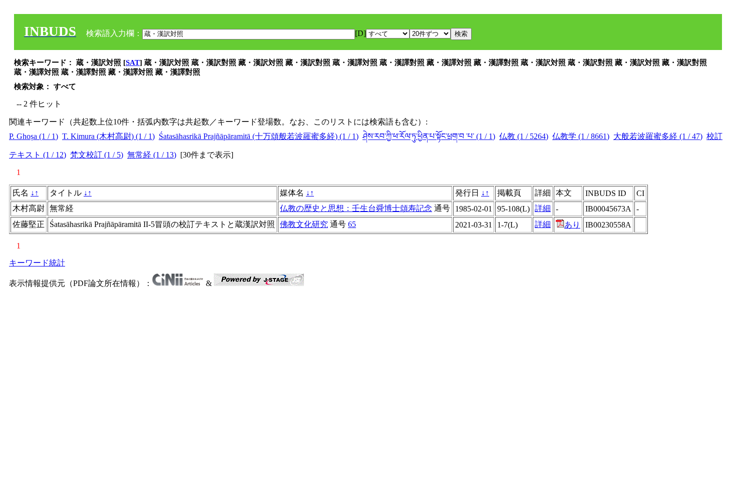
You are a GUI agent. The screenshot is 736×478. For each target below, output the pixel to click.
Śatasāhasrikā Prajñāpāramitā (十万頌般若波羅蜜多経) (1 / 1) (258, 136)
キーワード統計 (37, 262)
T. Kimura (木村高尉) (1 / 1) (108, 136)
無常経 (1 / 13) (151, 154)
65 (352, 224)
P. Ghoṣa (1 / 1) (33, 136)
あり (572, 224)
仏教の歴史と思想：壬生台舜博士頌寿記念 (356, 208)
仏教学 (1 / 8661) (580, 136)
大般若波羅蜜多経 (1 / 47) (657, 136)
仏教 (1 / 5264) (523, 136)
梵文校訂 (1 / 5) (96, 154)
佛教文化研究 (304, 224)
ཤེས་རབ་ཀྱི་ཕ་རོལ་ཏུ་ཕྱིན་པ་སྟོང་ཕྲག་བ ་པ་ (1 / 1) (428, 136)
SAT (133, 62)
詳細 (543, 208)
